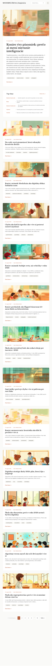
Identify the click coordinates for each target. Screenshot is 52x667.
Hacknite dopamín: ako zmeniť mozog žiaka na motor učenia (30, 97)
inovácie (8, 112)
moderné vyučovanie (10, 97)
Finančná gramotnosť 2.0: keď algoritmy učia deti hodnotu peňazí (30, 109)
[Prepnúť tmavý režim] (48, 3)
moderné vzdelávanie (10, 105)
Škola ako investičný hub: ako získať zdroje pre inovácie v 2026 (29, 112)
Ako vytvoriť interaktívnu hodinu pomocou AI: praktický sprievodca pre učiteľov (31, 106)
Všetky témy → (42, 93)
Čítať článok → (9, 82)
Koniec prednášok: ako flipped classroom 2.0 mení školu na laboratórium (23, 308)
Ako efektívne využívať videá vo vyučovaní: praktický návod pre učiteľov (29, 102)
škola (7, 101)
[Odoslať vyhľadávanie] (43, 3)
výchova (8, 109)
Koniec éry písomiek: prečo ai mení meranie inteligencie (25, 48)
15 (37, 618)
